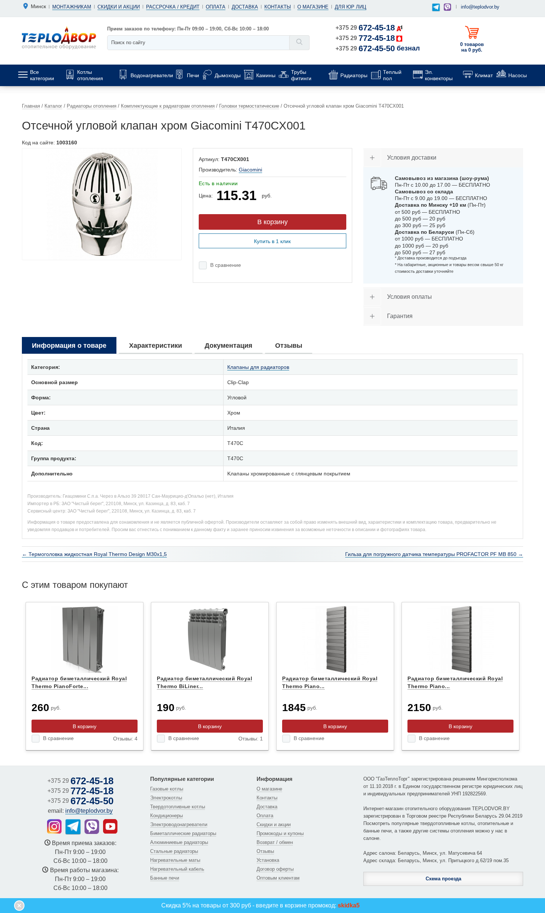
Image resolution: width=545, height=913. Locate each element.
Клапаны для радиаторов (258, 367)
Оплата (215, 7)
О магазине (312, 7)
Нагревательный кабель (177, 869)
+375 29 (365, 27)
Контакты (277, 7)
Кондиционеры (166, 815)
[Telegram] (436, 8)
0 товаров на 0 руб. (472, 47)
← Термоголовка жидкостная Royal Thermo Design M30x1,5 (94, 554)
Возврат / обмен (275, 842)
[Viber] (447, 7)
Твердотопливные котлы (177, 806)
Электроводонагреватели (178, 824)
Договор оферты (275, 869)
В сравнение (225, 265)
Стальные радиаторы (174, 851)
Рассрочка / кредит (172, 7)
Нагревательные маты (175, 860)
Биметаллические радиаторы (183, 833)
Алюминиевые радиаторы (179, 842)
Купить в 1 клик (272, 241)
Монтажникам (71, 7)
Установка (268, 860)
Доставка (245, 7)
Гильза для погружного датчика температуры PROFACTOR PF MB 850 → (434, 554)
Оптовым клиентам (278, 878)
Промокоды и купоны (280, 833)
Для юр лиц (350, 7)
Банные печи (164, 878)
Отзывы (265, 851)
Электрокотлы (166, 798)
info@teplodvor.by (480, 7)
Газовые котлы (166, 789)
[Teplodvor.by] (59, 37)
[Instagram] (54, 826)
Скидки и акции (119, 7)
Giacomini (250, 170)
